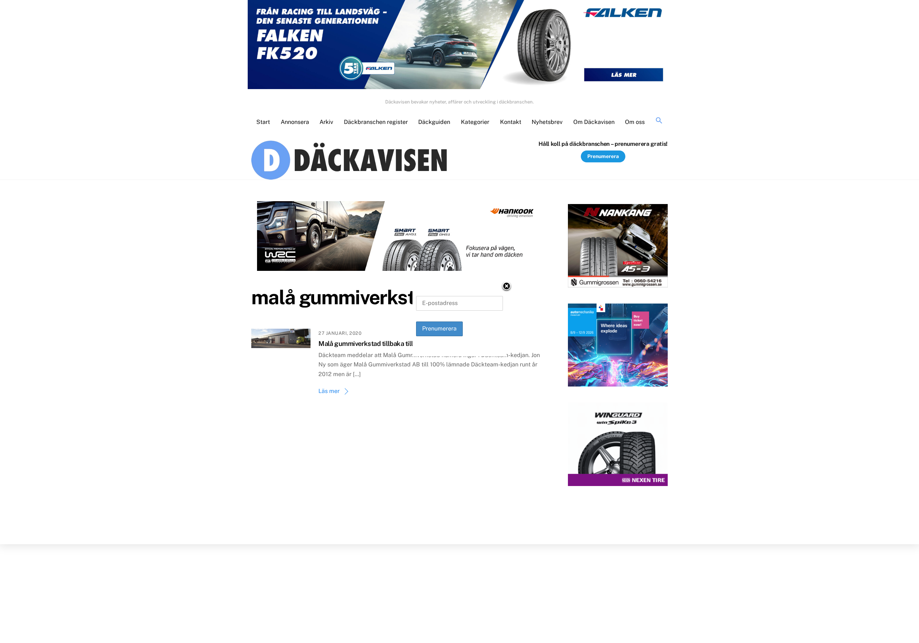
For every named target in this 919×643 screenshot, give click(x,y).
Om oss (635, 122)
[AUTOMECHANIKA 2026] (618, 347)
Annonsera (295, 122)
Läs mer (329, 391)
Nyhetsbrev (547, 122)
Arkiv (326, 122)
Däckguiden (434, 122)
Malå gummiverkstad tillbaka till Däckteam (381, 343)
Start (263, 122)
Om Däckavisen (594, 122)
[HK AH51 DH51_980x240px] (399, 237)
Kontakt (510, 122)
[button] (659, 121)
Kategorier (475, 122)
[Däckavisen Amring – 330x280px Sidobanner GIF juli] (618, 446)
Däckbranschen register (376, 122)
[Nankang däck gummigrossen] (618, 247)
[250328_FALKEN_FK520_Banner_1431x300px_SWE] (459, 46)
